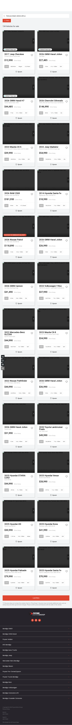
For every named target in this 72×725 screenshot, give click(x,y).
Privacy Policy (6, 709)
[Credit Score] (3, 360)
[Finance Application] (3, 364)
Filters (7, 20)
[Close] (3, 368)
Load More (36, 598)
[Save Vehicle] (32, 55)
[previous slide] (4, 41)
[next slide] (33, 41)
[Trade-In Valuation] (3, 357)
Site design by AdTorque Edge (11, 722)
